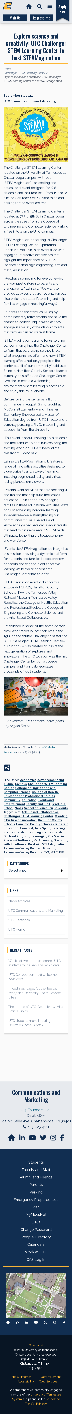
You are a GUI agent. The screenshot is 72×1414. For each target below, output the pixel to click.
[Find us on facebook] (62, 1139)
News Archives (19, 901)
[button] (39, 6)
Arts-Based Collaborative (40, 812)
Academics (28, 780)
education (29, 800)
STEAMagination (54, 844)
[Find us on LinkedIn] (22, 1139)
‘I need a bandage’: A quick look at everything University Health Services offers (34, 993)
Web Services (48, 1381)
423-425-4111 (38, 1127)
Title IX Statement (21, 1376)
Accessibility (26, 1381)
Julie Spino (42, 828)
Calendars (36, 1244)
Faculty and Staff (38, 804)
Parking (36, 1192)
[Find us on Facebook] (64, 1322)
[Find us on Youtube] (36, 1322)
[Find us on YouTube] (33, 1139)
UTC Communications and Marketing (35, 911)
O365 (36, 1222)
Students (61, 808)
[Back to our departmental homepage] (8, 1322)
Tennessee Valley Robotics (23, 852)
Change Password (36, 1229)
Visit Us (15, 17)
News (19, 808)
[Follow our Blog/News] (17, 1322)
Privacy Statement (49, 1376)
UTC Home (16, 929)
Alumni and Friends (36, 1177)
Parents (36, 1184)
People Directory (36, 1237)
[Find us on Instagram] (53, 1139)
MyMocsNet (36, 1214)
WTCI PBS (58, 852)
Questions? (36, 1345)
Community (12, 800)
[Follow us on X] (45, 1322)
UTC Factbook (19, 920)
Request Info (41, 17)
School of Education (38, 808)
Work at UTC (36, 1252)
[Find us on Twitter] (43, 1139)
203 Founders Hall (36, 1110)
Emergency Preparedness (36, 1200)
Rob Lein (34, 844)
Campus (21, 784)
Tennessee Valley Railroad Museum (29, 848)
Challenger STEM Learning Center (28, 816)
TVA (46, 852)
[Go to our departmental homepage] (12, 1139)
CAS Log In (36, 1259)
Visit (36, 1207)
